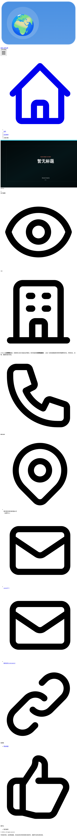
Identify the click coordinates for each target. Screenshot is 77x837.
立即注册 (5, 48)
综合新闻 (6, 134)
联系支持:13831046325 (9, 663)
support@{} (6, 588)
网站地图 (6, 746)
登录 (2, 48)
